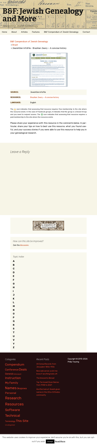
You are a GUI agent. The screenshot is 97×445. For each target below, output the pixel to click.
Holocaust (17, 374)
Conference (12, 369)
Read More (60, 441)
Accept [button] (50, 441)
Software (12, 410)
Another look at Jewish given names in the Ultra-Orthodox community (48, 392)
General (9, 373)
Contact (86, 32)
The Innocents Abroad (45, 378)
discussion (24, 245)
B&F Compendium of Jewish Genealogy (61, 32)
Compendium (14, 364)
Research (13, 398)
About (14, 32)
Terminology (10, 421)
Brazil (15, 45)
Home (4, 32)
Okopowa (22, 388)
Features (36, 32)
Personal (10, 392)
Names (10, 388)
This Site (22, 421)
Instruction (13, 378)
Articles (24, 32)
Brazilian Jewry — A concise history (44, 97)
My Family (11, 382)
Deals (23, 369)
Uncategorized (10, 425)
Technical (12, 416)
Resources (14, 404)
